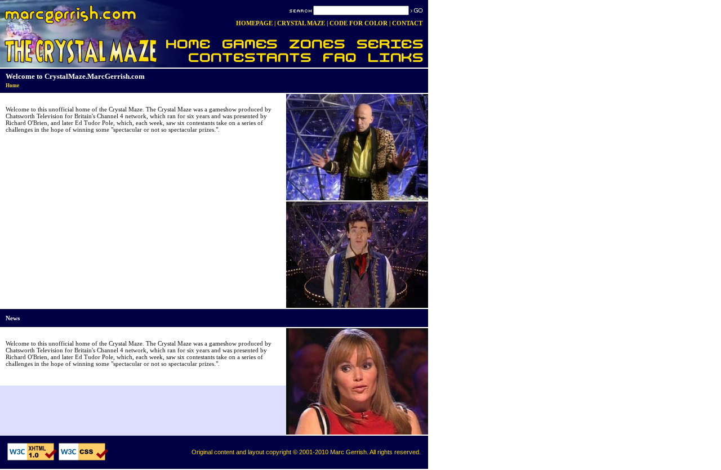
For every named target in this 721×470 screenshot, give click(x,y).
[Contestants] (239, 59)
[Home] (188, 42)
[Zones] (318, 42)
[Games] (250, 42)
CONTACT (407, 23)
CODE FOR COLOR (359, 23)
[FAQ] (340, 59)
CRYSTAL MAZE (301, 23)
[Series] (389, 42)
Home (12, 85)
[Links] (395, 59)
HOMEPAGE (254, 23)
